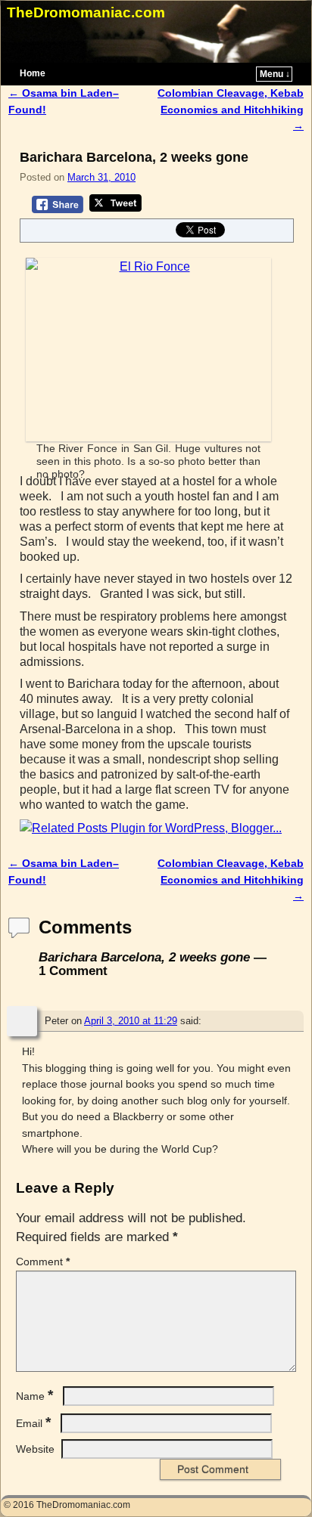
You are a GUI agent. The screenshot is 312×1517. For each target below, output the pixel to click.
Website (35, 1449)
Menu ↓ (275, 74)
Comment (43, 1261)
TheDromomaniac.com (86, 12)
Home (32, 73)
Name (34, 1396)
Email (33, 1423)
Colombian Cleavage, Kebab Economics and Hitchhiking (231, 109)
